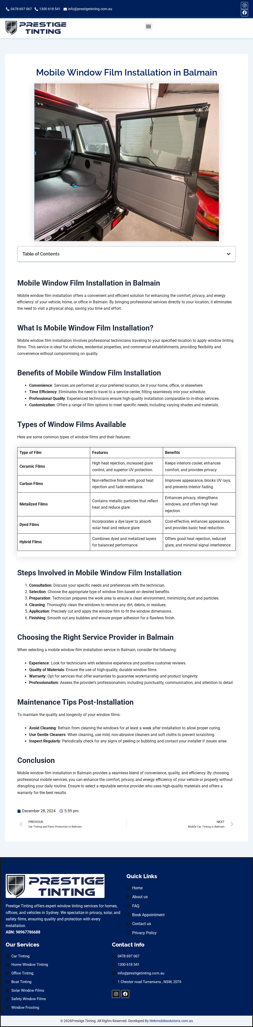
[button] (149, 26)
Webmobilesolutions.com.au (171, 1021)
